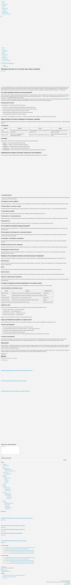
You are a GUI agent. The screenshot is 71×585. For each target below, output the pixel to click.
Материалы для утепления (6, 13)
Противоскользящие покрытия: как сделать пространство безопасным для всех (17, 370)
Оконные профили (8, 490)
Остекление (5, 486)
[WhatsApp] (5, 356)
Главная (1, 62)
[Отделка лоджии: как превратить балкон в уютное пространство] (6, 378)
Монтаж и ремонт (5, 8)
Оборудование (7, 504)
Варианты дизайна (5, 12)
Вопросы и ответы (6, 465)
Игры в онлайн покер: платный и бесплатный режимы (12, 533)
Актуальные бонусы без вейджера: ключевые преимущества (13, 529)
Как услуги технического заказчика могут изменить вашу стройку (23, 551)
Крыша (4, 485)
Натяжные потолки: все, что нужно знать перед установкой (13, 525)
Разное (3, 1)
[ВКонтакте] (1, 356)
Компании (4, 483)
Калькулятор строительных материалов (9, 576)
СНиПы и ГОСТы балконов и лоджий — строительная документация (14, 575)
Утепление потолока (8, 507)
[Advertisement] (35, 31)
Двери (3, 2)
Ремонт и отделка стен (8, 469)
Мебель (3, 6)
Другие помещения (6, 468)
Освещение (7, 482)
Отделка (4, 492)
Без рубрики (5, 464)
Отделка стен (4, 9)
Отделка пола (4, 57)
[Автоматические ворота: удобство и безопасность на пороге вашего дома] (6, 389)
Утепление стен (7, 508)
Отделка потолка (9, 497)
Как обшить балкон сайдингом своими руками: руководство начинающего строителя (21, 547)
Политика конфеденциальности (6, 571)
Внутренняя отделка (8, 494)
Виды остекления (7, 487)
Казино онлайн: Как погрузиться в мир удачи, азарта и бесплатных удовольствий (21, 550)
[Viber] (4, 356)
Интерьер (4, 62)
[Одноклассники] (3, 356)
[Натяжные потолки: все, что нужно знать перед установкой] (3, 523)
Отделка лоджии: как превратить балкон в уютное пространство (14, 380)
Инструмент (5, 475)
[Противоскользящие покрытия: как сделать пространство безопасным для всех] (6, 368)
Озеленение (4, 5)
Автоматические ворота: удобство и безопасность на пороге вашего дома (15, 391)
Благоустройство (5, 50)
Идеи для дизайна (6, 472)
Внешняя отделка (7, 493)
